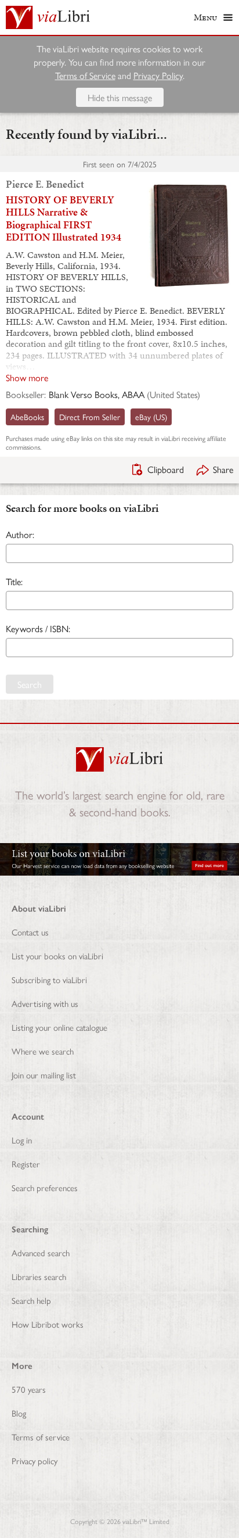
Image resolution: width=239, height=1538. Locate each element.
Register (26, 1163)
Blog (19, 1413)
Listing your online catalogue (59, 1027)
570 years (29, 1389)
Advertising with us (45, 1003)
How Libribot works (48, 1324)
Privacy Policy (158, 75)
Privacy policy (34, 1460)
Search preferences (45, 1187)
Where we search (43, 1051)
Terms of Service (85, 75)
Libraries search (39, 1276)
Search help (31, 1300)
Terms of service (41, 1437)
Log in (22, 1140)
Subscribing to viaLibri (49, 979)
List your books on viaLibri (57, 955)
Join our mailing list (44, 1075)
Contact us (30, 932)
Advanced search (41, 1252)
